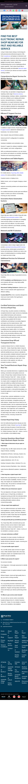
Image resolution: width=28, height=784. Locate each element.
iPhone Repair (17, 641)
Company (4, 634)
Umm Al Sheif (24, 663)
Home (2, 631)
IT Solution (17, 651)
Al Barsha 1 (3, 666)
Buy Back (10, 641)
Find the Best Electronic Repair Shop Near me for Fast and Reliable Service (12, 42)
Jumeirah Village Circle (3, 681)
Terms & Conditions (4, 646)
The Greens (17, 671)
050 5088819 (10, 619)
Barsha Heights (10, 674)
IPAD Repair (17, 636)
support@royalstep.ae (7, 626)
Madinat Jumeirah (24, 667)
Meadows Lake (25, 672)
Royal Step (18, 425)
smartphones (7, 56)
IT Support (10, 636)
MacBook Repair (24, 651)
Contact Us (10, 649)
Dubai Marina (10, 684)
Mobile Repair (17, 656)
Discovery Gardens (25, 682)
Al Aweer (17, 667)
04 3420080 (5, 619)
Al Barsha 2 (3, 671)
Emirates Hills (17, 663)
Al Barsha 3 (3, 675)
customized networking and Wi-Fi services (15, 247)
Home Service (10, 644)
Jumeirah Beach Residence (18, 676)
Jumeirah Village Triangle (10, 668)
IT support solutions (5, 129)
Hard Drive (16, 646)
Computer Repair (25, 646)
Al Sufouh (10, 679)
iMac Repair (17, 632)
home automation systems (12, 217)
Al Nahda (3, 662)
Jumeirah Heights (24, 677)
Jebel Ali (17, 681)
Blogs (2, 637)
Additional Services (25, 641)
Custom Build (24, 656)
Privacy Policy (3, 641)
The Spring (10, 663)
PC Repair (24, 632)
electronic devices (18, 94)
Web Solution (24, 636)
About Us (10, 632)
